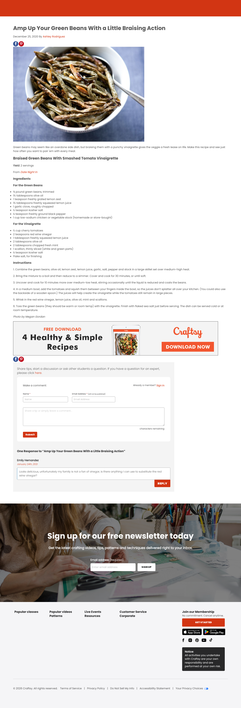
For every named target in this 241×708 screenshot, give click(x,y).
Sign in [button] (160, 385)
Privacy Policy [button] (96, 688)
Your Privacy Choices (189, 688)
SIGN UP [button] (146, 567)
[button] (15, 43)
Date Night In (28, 172)
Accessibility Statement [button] (155, 688)
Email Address (88, 394)
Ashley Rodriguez (54, 36)
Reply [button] (162, 483)
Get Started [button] (203, 622)
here (38, 373)
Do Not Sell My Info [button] (122, 688)
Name (26, 394)
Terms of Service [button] (71, 688)
